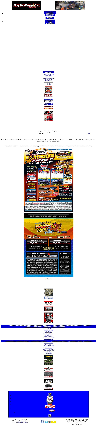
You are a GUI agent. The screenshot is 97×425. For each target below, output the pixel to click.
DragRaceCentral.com (49, 346)
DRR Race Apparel (48, 344)
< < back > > (48, 278)
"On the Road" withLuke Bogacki (48, 80)
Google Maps (48, 353)
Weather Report (48, 351)
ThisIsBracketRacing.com (48, 349)
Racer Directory (48, 332)
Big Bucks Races (48, 335)
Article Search (48, 76)
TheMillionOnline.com (48, 350)
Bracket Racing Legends (48, 78)
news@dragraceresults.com (22, 420)
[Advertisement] (48, 48)
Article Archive (48, 75)
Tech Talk (48, 83)
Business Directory (48, 330)
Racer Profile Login (48, 339)
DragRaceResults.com (49, 74)
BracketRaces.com (48, 343)
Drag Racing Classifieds (48, 337)
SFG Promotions (48, 348)
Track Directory (48, 331)
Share (88, 133)
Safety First (48, 84)
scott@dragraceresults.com (22, 422)
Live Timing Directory (48, 334)
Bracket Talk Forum (48, 82)
